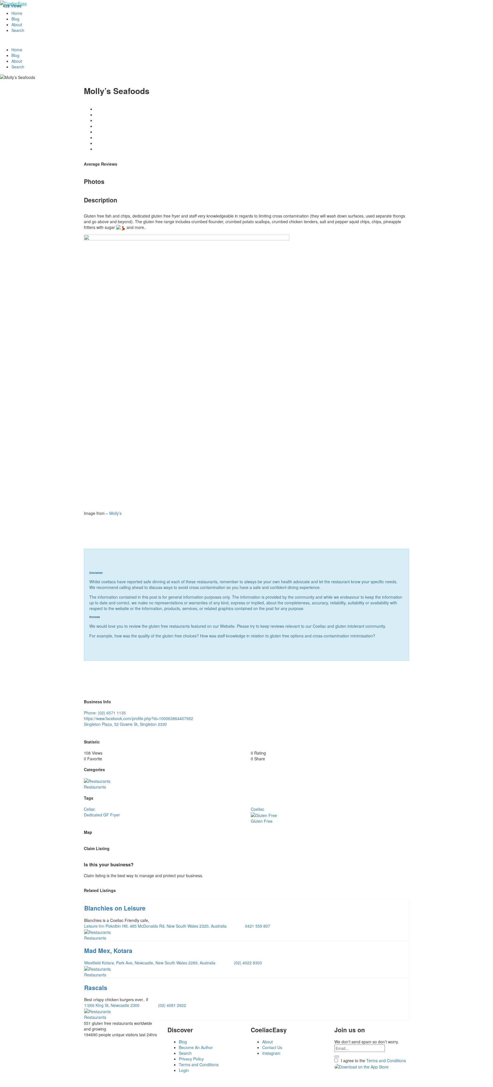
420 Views (12, 6)
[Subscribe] (336, 1056)
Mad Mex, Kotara (108, 950)
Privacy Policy (191, 1059)
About (16, 24)
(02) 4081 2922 (172, 1005)
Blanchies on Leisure (115, 908)
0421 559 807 (257, 926)
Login (184, 1070)
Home (16, 13)
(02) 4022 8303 (248, 963)
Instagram (271, 1053)
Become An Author (196, 1047)
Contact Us (272, 1047)
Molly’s (115, 513)
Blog (15, 19)
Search (17, 30)
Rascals (95, 987)
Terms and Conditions (199, 1064)
